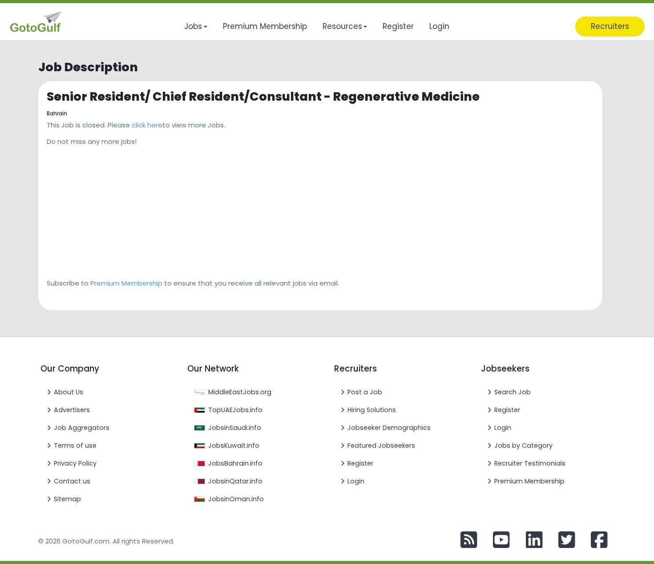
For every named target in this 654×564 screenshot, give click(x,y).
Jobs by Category (523, 445)
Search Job (512, 392)
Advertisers (72, 409)
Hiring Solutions (371, 409)
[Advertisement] (314, 209)
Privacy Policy (75, 463)
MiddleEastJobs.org (239, 392)
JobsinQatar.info (235, 481)
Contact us (72, 481)
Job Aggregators (81, 427)
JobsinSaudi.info (234, 427)
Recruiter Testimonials (529, 463)
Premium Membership (126, 283)
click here (147, 125)
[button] (195, 26)
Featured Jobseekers (381, 445)
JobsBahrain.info (235, 463)
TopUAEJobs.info (235, 409)
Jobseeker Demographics (389, 427)
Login (355, 481)
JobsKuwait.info (233, 445)
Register (360, 463)
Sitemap (67, 499)
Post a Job (364, 392)
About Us (68, 392)
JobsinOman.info (236, 499)
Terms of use (75, 445)
